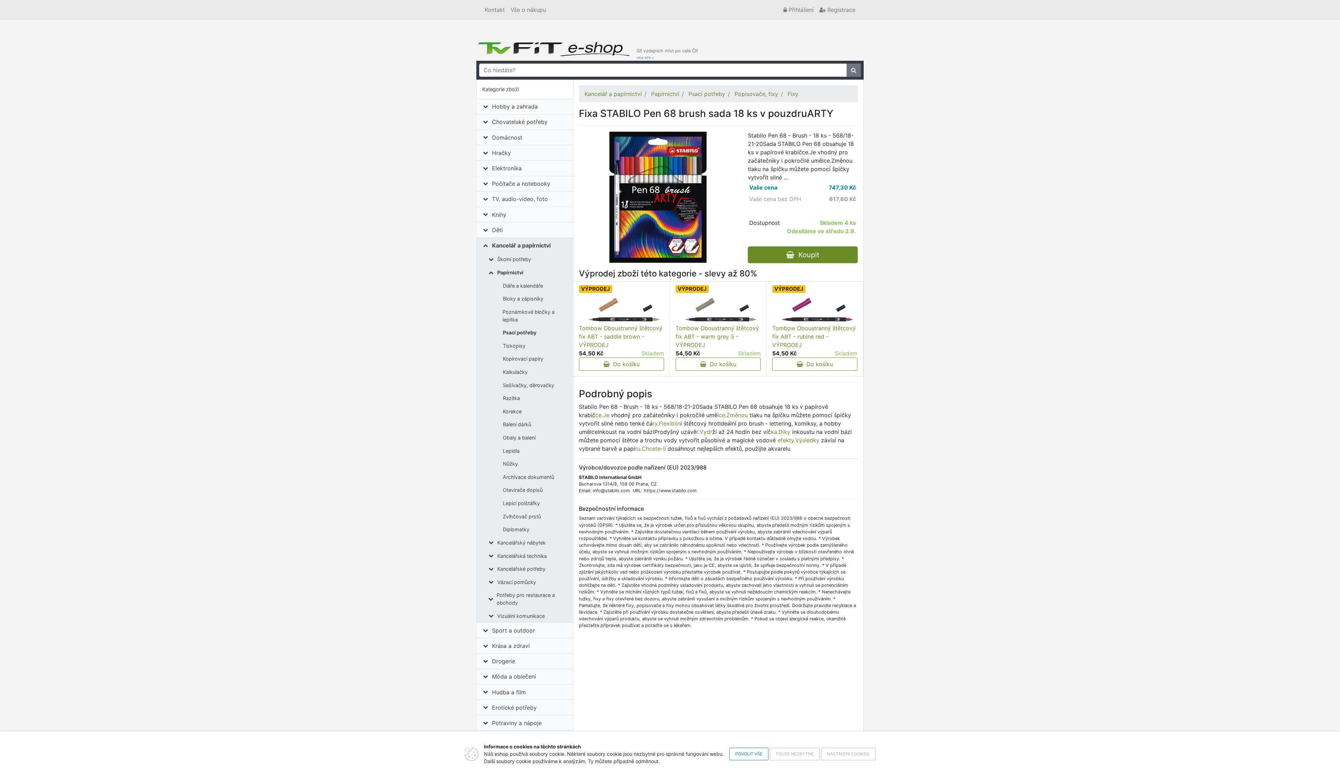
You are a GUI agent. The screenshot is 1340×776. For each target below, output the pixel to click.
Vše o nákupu (528, 9)
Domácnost (507, 137)
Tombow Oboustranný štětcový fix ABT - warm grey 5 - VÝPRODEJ (717, 336)
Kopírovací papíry (523, 359)
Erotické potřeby (514, 707)
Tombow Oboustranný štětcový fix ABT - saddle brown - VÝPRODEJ (620, 336)
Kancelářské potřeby (521, 569)
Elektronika (507, 168)
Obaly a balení (519, 438)
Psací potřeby (519, 332)
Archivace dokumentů (528, 477)
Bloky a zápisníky (523, 299)
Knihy (499, 214)
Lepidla (511, 451)
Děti (497, 230)
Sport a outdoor (513, 630)
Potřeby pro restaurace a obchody (526, 599)
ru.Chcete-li (650, 448)
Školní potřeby (514, 259)
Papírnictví (510, 272)
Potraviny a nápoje (517, 722)
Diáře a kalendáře (523, 286)
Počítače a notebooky (521, 183)
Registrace (840, 9)
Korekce (512, 411)
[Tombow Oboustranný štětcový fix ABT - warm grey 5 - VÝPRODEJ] (718, 310)
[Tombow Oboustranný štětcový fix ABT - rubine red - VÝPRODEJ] (814, 310)
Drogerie (503, 661)
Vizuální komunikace (521, 616)
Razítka (511, 398)
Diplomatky (516, 529)
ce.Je (602, 415)
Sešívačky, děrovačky (528, 385)
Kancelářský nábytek (521, 543)
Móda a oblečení (514, 676)
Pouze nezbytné (795, 753)
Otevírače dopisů (523, 490)
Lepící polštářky (521, 503)
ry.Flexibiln (666, 423)
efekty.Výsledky (798, 440)
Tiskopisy (514, 346)
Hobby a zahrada (515, 106)
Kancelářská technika (522, 556)
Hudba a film (509, 692)
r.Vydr (704, 431)
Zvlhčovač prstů (522, 516)
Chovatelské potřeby (520, 121)
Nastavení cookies (848, 753)
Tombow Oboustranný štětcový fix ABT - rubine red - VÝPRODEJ (814, 336)
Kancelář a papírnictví (521, 245)
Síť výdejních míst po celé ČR (667, 54)
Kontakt (495, 9)
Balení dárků (517, 424)
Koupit (806, 255)
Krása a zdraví (511, 645)
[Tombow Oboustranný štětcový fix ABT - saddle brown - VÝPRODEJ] (621, 310)
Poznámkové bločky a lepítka (528, 316)
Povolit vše (748, 753)
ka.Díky (780, 431)
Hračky (501, 152)
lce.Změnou (732, 415)
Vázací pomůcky (516, 582)
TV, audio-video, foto (520, 198)
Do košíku (625, 364)
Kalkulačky (515, 372)
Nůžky (510, 464)
